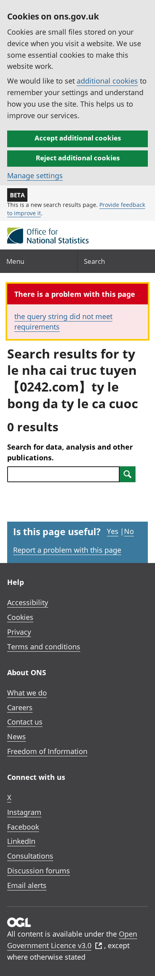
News (16, 736)
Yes (112, 531)
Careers (20, 707)
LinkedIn (21, 841)
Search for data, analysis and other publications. (70, 452)
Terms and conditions (43, 646)
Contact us (25, 722)
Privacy (19, 632)
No (129, 531)
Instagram (24, 812)
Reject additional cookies (78, 157)
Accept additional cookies (78, 137)
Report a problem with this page (67, 550)
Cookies (20, 617)
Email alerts (26, 885)
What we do (27, 692)
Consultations (30, 856)
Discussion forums (38, 870)
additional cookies (107, 81)
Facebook (23, 827)
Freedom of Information (47, 751)
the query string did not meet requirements (63, 321)
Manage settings (35, 175)
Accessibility (27, 602)
